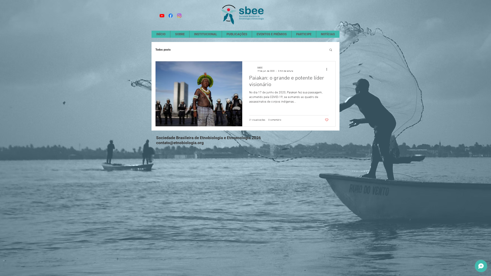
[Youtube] (162, 15)
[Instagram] (179, 15)
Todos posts (163, 49)
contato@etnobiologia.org (180, 142)
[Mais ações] (328, 69)
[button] (331, 50)
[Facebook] (170, 15)
